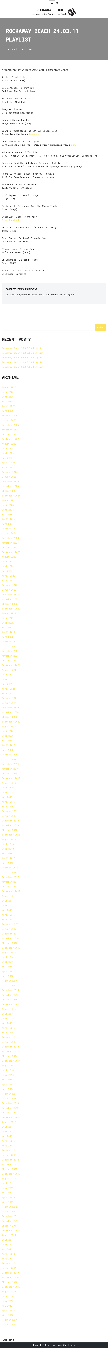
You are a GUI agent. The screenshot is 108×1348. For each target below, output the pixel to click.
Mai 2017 (7, 910)
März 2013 (8, 1145)
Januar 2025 (9, 476)
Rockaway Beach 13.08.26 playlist (23, 352)
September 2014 (11, 1060)
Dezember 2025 (10, 425)
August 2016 (9, 952)
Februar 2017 (10, 924)
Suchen (100, 327)
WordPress (69, 1345)
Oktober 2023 (10, 547)
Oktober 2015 (10, 999)
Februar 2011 (10, 1263)
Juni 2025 (8, 453)
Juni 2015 (8, 1018)
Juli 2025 (8, 448)
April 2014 (8, 1084)
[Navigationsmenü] (52, 3)
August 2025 (9, 443)
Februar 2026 (10, 415)
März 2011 (8, 1258)
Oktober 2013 (10, 1112)
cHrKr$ (14, 49)
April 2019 (8, 801)
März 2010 (8, 1315)
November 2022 (10, 599)
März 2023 (8, 580)
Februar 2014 (10, 1093)
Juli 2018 (8, 844)
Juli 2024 (8, 505)
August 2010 (9, 1291)
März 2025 (8, 467)
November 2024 (10, 486)
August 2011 (9, 1235)
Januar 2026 (9, 420)
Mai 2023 (7, 571)
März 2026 (8, 410)
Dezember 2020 (10, 707)
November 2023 (10, 542)
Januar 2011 (9, 1268)
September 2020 (11, 721)
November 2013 (10, 1108)
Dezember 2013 (10, 1103)
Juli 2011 (8, 1239)
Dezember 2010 (10, 1272)
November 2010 (10, 1277)
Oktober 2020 (10, 716)
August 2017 (9, 896)
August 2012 (9, 1178)
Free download (10, 220)
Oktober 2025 (10, 434)
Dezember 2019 (10, 764)
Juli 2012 (8, 1183)
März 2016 (8, 976)
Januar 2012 (9, 1211)
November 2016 (10, 938)
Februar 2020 (10, 754)
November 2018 (10, 825)
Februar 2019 (10, 811)
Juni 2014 (8, 1075)
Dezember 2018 (10, 820)
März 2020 (8, 750)
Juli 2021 (8, 674)
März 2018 (8, 863)
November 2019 (10, 768)
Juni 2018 (8, 848)
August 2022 (9, 613)
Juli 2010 (8, 1296)
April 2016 (8, 971)
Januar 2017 (9, 928)
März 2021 (8, 693)
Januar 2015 (9, 1041)
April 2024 (8, 519)
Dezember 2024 (10, 481)
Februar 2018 (10, 867)
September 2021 (11, 665)
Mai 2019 (7, 797)
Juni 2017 (8, 905)
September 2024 (11, 495)
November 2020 (10, 712)
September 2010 (11, 1286)
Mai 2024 (7, 514)
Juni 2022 (8, 622)
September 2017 (11, 891)
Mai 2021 (7, 684)
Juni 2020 (8, 735)
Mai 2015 (7, 1023)
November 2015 (10, 994)
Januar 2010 (9, 1324)
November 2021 (10, 655)
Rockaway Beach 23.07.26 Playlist (23, 366)
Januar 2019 (9, 815)
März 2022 (8, 636)
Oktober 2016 (10, 943)
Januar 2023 (9, 589)
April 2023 (8, 575)
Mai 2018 (7, 853)
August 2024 (9, 500)
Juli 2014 (8, 1070)
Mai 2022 (7, 627)
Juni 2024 (8, 509)
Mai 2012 (7, 1192)
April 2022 (8, 632)
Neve (35, 1345)
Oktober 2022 (10, 603)
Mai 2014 (7, 1079)
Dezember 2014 (10, 1046)
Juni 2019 (8, 792)
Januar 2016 (9, 985)
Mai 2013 (7, 1136)
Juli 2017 (8, 900)
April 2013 (8, 1140)
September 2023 (11, 552)
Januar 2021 (9, 702)
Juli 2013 (8, 1126)
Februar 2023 (10, 585)
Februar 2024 (10, 528)
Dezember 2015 (10, 990)
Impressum (8, 1339)
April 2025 (8, 462)
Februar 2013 (10, 1150)
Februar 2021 (10, 698)
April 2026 (8, 406)
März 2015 (8, 1032)
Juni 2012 (8, 1188)
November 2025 (10, 429)
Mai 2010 (7, 1305)
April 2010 (8, 1310)
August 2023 (9, 556)
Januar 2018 (9, 872)
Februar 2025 (10, 472)
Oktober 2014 (10, 1056)
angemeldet (23, 294)
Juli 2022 (8, 618)
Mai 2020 (7, 740)
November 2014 (10, 1051)
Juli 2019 (8, 787)
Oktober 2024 (10, 490)
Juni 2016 (8, 961)
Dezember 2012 (10, 1159)
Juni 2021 (8, 679)
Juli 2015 (8, 1013)
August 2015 (9, 1009)
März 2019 (8, 806)
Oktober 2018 (10, 830)
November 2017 (10, 881)
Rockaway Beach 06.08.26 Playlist (23, 357)
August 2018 (9, 839)
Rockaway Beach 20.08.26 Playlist (23, 348)
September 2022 (11, 608)
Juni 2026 (8, 396)
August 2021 (9, 670)
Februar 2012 (10, 1206)
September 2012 (11, 1173)
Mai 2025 (7, 458)
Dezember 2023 (10, 538)
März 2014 (8, 1089)
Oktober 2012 (10, 1169)
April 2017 (8, 914)
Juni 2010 (8, 1301)
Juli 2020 (8, 731)
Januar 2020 (9, 759)
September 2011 (11, 1230)
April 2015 (8, 1027)
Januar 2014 (9, 1098)
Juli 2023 (8, 561)
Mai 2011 (7, 1249)
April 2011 (8, 1253)
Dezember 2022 (10, 594)
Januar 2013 (9, 1155)
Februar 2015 (10, 1037)
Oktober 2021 (10, 660)
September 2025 (11, 439)
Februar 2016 (10, 980)
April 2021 (8, 688)
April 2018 (8, 858)
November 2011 (10, 1221)
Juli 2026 (8, 392)
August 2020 (9, 726)
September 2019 (11, 778)
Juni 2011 (8, 1244)
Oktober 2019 (10, 773)
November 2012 (10, 1164)
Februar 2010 (10, 1319)
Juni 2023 (8, 566)
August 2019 (9, 783)
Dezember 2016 (10, 933)
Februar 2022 (10, 641)
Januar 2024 (9, 533)
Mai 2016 (7, 966)
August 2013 (9, 1122)
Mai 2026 (7, 401)
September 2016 (11, 947)
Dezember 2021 (10, 651)
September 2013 (11, 1117)
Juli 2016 (8, 957)
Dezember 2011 (10, 1216)
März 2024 (8, 523)
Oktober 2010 (10, 1282)
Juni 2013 (8, 1131)
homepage (34, 134)
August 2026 (9, 387)
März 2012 (8, 1202)
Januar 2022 (9, 646)
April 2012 (8, 1197)
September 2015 (11, 1004)
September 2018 (11, 834)
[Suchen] (57, 3)
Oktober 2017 (10, 886)
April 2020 (8, 745)
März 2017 (8, 919)
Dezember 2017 (10, 877)
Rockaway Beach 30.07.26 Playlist (23, 362)
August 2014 (9, 1065)
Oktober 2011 (10, 1225)
